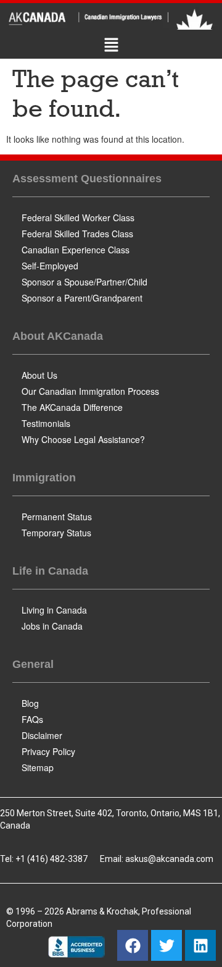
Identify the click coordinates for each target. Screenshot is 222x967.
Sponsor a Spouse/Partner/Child (84, 282)
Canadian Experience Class (76, 249)
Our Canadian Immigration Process (90, 391)
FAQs (32, 719)
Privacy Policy (48, 751)
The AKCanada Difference (72, 407)
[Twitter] (166, 945)
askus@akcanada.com (169, 859)
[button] (111, 46)
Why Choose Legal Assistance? (83, 439)
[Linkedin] (200, 945)
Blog (30, 703)
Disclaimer (42, 735)
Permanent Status (57, 516)
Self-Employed (50, 266)
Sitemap (38, 767)
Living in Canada (54, 610)
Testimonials (46, 423)
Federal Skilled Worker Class (78, 217)
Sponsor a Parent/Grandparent (82, 298)
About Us (39, 375)
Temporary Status (56, 532)
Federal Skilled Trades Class (77, 233)
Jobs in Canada (52, 626)
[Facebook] (132, 945)
